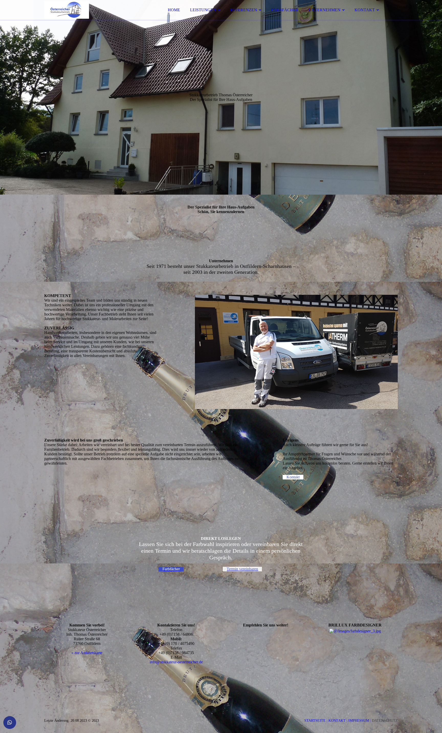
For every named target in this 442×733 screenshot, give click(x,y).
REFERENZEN (243, 10)
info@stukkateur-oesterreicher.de (176, 662)
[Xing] (227, 667)
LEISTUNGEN (203, 10)
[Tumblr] (227, 674)
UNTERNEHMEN (324, 10)
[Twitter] (227, 652)
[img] (89, 18)
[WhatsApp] (227, 638)
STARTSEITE (315, 720)
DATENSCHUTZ (385, 720)
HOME (174, 10)
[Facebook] (227, 645)
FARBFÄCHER (285, 10)
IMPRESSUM (359, 720)
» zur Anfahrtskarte (86, 653)
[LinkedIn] (227, 659)
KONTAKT (365, 10)
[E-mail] (227, 631)
